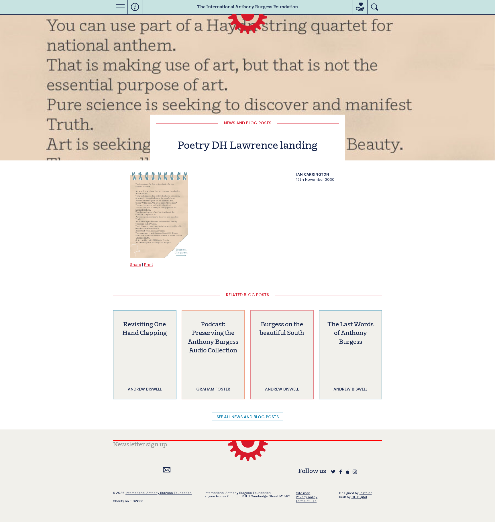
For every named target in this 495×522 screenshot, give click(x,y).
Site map (303, 493)
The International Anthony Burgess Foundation (247, 7)
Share (135, 264)
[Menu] (120, 7)
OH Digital (359, 497)
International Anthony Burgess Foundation (158, 493)
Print (148, 264)
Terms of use (306, 501)
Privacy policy (306, 497)
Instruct (366, 493)
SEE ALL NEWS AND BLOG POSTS (248, 417)
